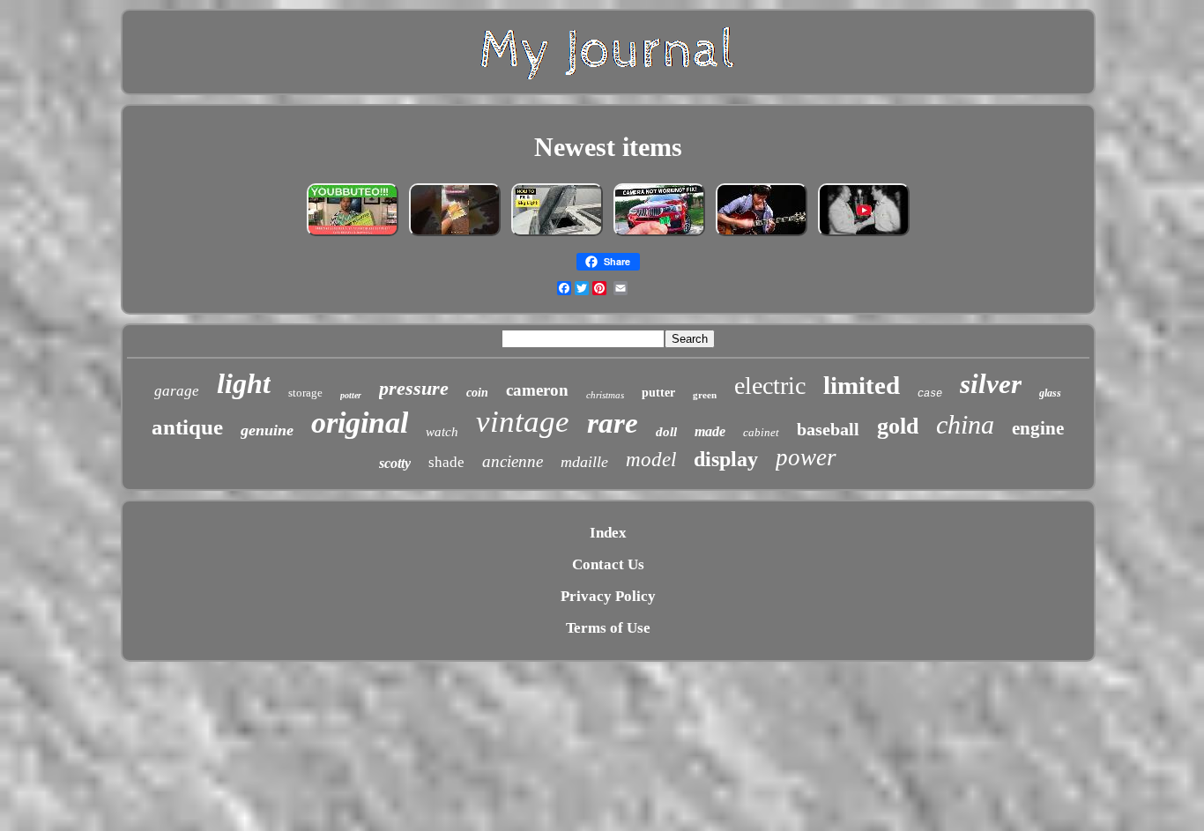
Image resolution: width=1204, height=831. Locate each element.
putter (658, 392)
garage (176, 390)
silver (991, 383)
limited (861, 385)
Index (608, 532)
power (806, 457)
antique (187, 427)
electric (770, 385)
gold (897, 426)
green (705, 395)
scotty (395, 463)
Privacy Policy (608, 596)
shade (446, 462)
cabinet (761, 432)
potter (350, 395)
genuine (267, 430)
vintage (522, 421)
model (651, 460)
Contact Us (608, 564)
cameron (537, 390)
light (244, 383)
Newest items (608, 146)
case (930, 394)
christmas (605, 395)
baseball (828, 429)
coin (477, 392)
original (359, 422)
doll (666, 432)
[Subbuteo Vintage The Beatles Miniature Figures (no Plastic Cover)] (352, 234)
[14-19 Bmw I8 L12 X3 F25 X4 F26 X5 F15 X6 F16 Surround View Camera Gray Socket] (659, 234)
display (726, 459)
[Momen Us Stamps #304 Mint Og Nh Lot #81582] (454, 234)
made (710, 431)
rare (612, 423)
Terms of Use (608, 628)
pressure (414, 388)
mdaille (584, 462)
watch (442, 432)
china (965, 424)
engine (1038, 428)
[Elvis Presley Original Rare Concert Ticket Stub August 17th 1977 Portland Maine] (863, 234)
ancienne (512, 461)
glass (1050, 393)
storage (305, 392)
